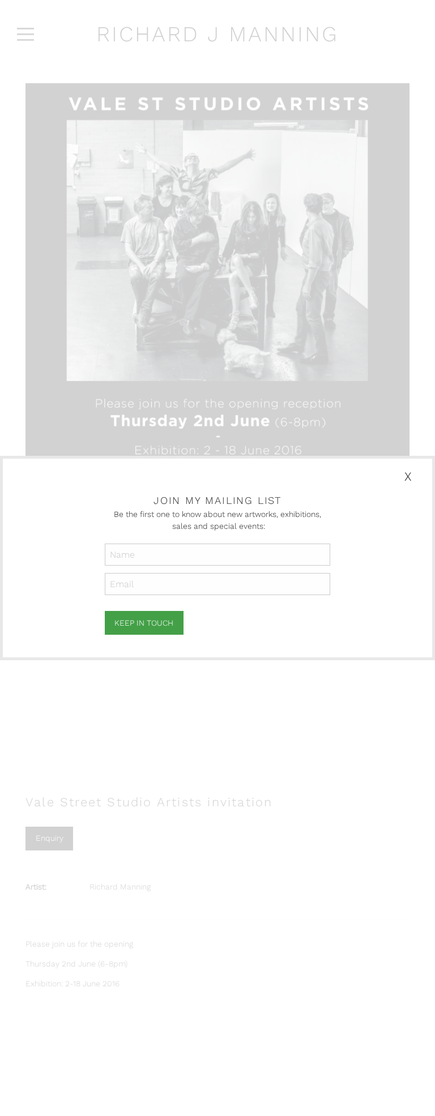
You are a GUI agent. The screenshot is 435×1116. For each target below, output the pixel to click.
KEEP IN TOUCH (143, 622)
